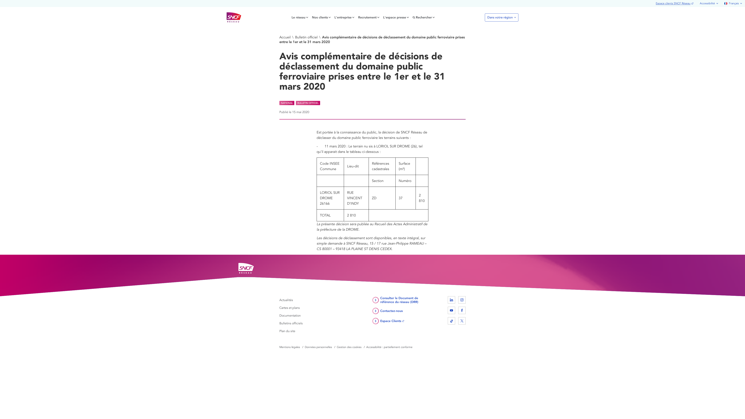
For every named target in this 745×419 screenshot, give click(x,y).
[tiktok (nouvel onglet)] (451, 321)
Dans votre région (500, 17)
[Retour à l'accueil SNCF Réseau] (234, 17)
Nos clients (320, 17)
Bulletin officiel (306, 37)
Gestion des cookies (349, 347)
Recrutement (367, 17)
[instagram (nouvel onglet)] (462, 300)
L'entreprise (343, 17)
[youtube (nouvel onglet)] (451, 310)
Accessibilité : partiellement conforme (389, 347)
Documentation (290, 316)
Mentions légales (289, 347)
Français (734, 3)
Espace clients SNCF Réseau (673, 3)
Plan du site (287, 331)
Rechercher (424, 17)
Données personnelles (318, 347)
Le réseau (298, 17)
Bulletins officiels (291, 323)
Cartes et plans (289, 308)
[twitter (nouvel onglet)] (462, 321)
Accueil (285, 37)
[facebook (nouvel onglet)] (462, 310)
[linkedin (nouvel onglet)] (451, 300)
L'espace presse (394, 17)
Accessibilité (707, 3)
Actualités (286, 300)
